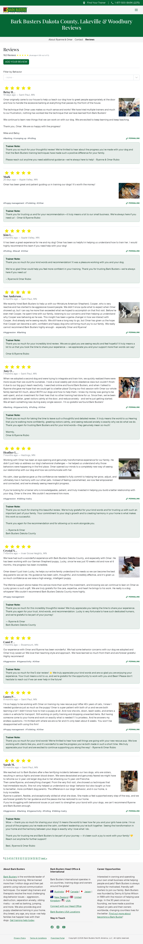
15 (34, 858)
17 (39, 858)
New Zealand (61, 897)
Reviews (89, 40)
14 (31, 858)
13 (29, 858)
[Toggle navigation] (136, 10)
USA (68, 901)
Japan (87, 892)
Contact (79, 40)
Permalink (134, 138)
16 (36, 858)
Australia (59, 892)
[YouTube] (64, 927)
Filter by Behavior (12, 72)
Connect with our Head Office (65, 906)
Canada (74, 892)
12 (26, 858)
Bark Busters (10, 877)
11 (23, 858)
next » (44, 858)
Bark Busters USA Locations (65, 912)
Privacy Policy (20, 938)
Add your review (16, 62)
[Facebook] (52, 927)
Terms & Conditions (38, 938)
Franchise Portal (58, 938)
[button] (136, 77)
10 (21, 858)
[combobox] (9, 77)
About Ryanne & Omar (60, 40)
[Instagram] (58, 927)
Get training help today (22, 920)
